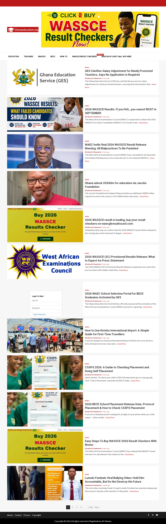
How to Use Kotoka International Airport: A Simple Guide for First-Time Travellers (45, 336)
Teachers (28, 56)
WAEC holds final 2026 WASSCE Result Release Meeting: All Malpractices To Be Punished (45, 151)
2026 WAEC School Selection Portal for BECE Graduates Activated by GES (45, 299)
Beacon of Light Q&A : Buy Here (116, 56)
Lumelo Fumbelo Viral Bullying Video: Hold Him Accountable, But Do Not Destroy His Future (45, 483)
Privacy (26, 515)
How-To (63, 56)
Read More (143, 123)
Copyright (36, 515)
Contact (18, 515)
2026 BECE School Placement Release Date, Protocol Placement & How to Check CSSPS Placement (45, 409)
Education (13, 56)
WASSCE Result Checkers (84, 56)
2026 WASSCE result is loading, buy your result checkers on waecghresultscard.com (45, 225)
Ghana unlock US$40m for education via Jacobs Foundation (45, 188)
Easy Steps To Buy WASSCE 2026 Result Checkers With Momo (45, 446)
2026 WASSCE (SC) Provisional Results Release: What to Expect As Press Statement (45, 262)
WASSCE (42, 56)
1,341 (90, 507)
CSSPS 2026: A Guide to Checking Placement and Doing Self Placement (45, 372)
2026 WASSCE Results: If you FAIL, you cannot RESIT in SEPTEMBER (45, 114)
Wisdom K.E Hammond (93, 78)
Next (97, 507)
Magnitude (94, 521)
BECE (52, 56)
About (10, 515)
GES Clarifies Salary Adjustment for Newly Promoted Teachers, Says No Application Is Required (45, 78)
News (87, 67)
